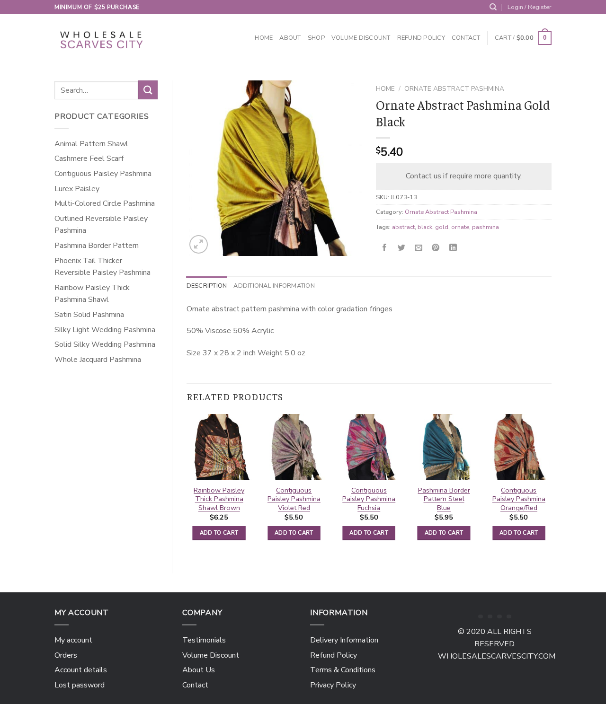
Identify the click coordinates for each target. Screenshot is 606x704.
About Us (198, 670)
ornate (460, 227)
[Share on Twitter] (402, 248)
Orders (65, 655)
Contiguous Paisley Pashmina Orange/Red (518, 499)
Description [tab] (207, 286)
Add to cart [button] (219, 533)
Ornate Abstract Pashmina (454, 88)
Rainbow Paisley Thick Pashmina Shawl (92, 293)
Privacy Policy (333, 685)
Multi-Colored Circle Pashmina (104, 203)
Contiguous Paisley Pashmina (103, 173)
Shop (316, 38)
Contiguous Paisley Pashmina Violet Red (294, 499)
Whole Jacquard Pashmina (97, 359)
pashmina (485, 227)
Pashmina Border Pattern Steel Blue (444, 499)
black (425, 227)
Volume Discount (361, 38)
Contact (466, 38)
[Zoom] (198, 244)
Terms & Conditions (342, 670)
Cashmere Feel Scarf (89, 158)
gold (441, 227)
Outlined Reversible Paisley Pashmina (101, 224)
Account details (80, 670)
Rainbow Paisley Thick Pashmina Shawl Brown (219, 499)
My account (73, 640)
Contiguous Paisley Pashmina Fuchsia (368, 499)
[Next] (551, 485)
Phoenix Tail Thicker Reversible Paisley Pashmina (102, 266)
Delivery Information (344, 640)
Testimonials (204, 640)
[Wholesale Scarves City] (102, 38)
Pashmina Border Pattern (96, 245)
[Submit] (147, 89)
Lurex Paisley (76, 189)
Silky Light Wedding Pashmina (104, 330)
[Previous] (187, 485)
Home (264, 38)
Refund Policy (421, 38)
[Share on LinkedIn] (453, 248)
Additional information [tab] (274, 286)
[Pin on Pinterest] (436, 248)
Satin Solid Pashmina (89, 314)
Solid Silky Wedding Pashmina (104, 344)
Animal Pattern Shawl (91, 144)
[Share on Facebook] (384, 248)
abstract (403, 227)
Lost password (79, 685)
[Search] (493, 7)
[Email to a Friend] (419, 248)
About (290, 38)
